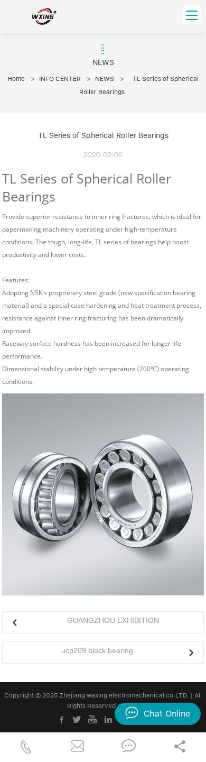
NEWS (104, 78)
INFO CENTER (60, 78)
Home (16, 78)
